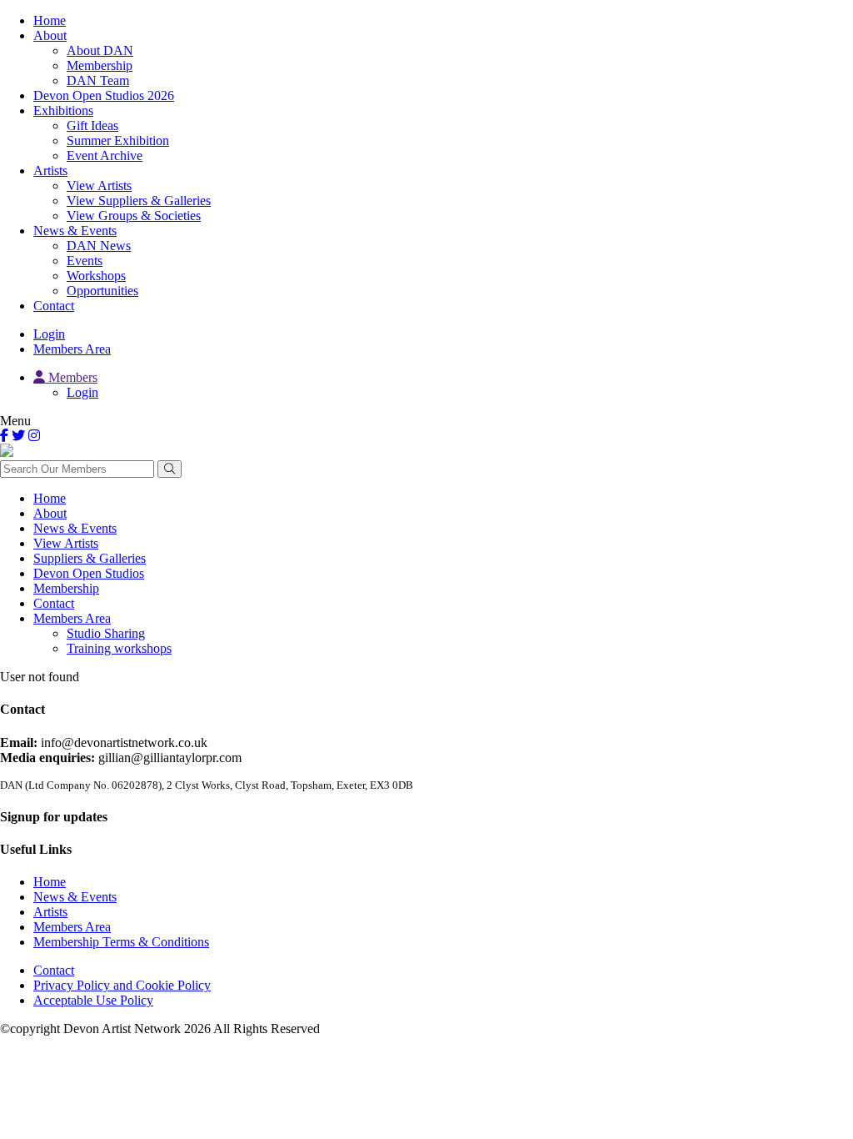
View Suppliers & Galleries (139, 200)
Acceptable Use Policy (93, 1000)
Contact (53, 306)
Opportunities (102, 290)
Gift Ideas (92, 125)
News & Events (75, 230)
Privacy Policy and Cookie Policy (122, 985)
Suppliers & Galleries (89, 558)
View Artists (99, 185)
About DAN (100, 50)
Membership (99, 65)
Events (84, 260)
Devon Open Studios (88, 573)
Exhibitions (63, 110)
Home (49, 20)
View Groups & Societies (134, 215)
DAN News (99, 245)
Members (71, 377)
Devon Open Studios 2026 (103, 95)
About (50, 35)
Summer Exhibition (118, 140)
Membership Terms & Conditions (121, 942)
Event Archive (104, 155)
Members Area (72, 349)
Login (49, 334)
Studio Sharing (106, 633)
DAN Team (98, 80)
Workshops (96, 275)
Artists (50, 170)
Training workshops (119, 648)
